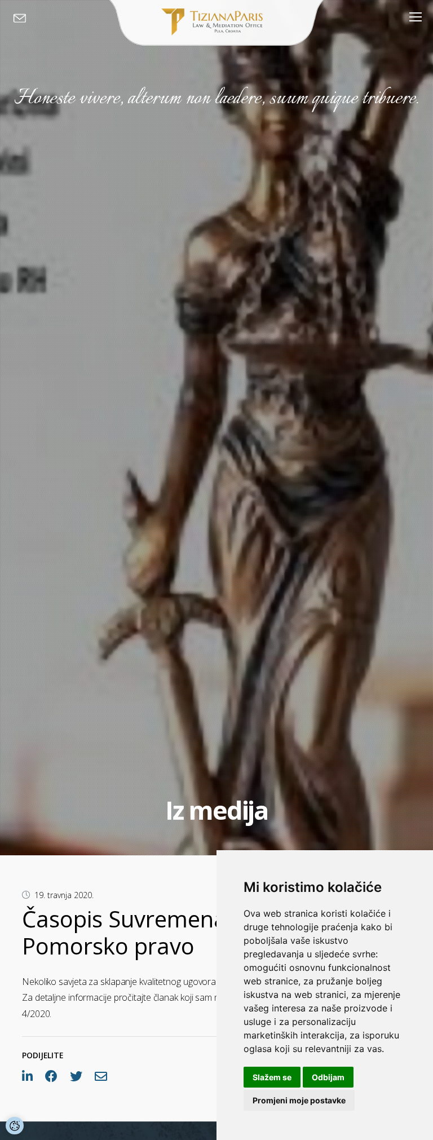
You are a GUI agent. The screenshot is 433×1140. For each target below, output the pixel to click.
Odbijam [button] (328, 1077)
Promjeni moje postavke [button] (299, 1100)
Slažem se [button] (272, 1077)
